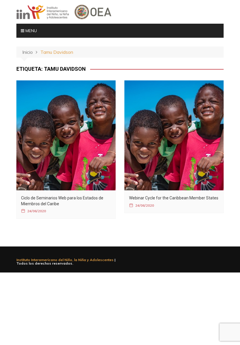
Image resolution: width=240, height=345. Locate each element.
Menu (30, 30)
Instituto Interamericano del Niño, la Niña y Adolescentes (65, 260)
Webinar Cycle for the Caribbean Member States (173, 198)
